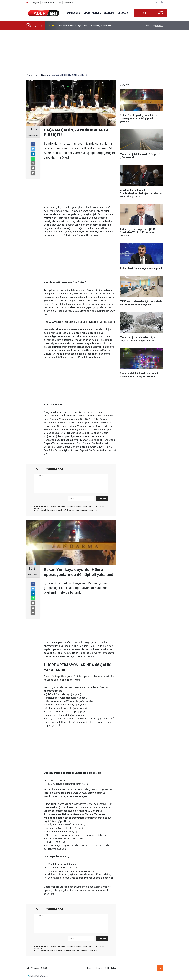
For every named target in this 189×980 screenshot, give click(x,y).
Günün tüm (154, 25)
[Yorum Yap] (33, 173)
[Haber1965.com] (43, 13)
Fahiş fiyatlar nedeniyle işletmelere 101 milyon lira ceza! (84, 25)
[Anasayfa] (27, 3)
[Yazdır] (33, 168)
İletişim (99, 968)
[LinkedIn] (33, 154)
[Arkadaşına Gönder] (33, 163)
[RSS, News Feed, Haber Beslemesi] (160, 968)
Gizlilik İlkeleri (110, 968)
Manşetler (35, 3)
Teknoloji (122, 13)
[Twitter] (33, 149)
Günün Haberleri (48, 3)
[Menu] (137, 13)
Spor (87, 13)
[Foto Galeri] (161, 2)
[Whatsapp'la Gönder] (33, 159)
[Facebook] (33, 144)
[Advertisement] (94, 52)
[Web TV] (155, 2)
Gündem (96, 13)
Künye (89, 968)
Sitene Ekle (68, 3)
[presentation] (35, 25)
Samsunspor (73, 13)
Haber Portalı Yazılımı (39, 976)
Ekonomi (109, 13)
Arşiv (59, 3)
